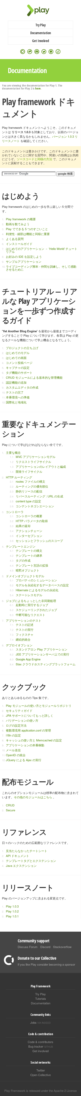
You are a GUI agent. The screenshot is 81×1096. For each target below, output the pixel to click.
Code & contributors (40, 1042)
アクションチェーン (29, 531)
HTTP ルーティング (19, 477)
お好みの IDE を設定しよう (24, 256)
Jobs (40, 1022)
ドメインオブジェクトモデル (25, 576)
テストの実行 (24, 629)
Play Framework (40, 10)
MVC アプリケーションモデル (35, 457)
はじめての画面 (16, 358)
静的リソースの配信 (29, 491)
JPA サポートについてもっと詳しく (29, 715)
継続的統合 (23, 639)
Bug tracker (40, 1046)
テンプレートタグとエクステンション (31, 861)
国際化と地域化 (16, 402)
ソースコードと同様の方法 (34, 159)
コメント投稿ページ (19, 363)
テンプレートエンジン (20, 546)
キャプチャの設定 (17, 367)
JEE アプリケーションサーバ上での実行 (42, 654)
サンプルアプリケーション (23, 261)
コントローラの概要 (29, 516)
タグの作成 (23, 560)
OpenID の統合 (16, 755)
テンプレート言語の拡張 (32, 565)
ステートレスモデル (29, 595)
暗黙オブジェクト (27, 570)
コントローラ (15, 512)
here (37, 88)
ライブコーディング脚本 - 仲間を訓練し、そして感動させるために (41, 267)
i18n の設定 (13, 735)
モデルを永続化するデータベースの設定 (42, 585)
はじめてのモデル (17, 353)
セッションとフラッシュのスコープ (39, 541)
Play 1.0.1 (12, 916)
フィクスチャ (24, 634)
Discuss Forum (28, 947)
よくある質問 (15, 239)
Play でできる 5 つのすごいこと (27, 229)
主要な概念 (13, 452)
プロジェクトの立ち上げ (22, 348)
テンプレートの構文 (29, 550)
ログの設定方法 (16, 725)
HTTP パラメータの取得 (32, 521)
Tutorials (40, 998)
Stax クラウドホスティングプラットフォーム (45, 664)
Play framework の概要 (21, 219)
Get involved (40, 1051)
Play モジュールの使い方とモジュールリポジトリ (38, 705)
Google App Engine (28, 659)
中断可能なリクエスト (30, 615)
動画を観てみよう (17, 224)
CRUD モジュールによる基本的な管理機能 (34, 377)
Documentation (40, 32)
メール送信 (13, 750)
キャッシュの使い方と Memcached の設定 (34, 740)
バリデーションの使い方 (22, 720)
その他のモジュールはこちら (33, 797)
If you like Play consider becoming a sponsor (46, 964)
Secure (10, 810)
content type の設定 (28, 501)
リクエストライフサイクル (33, 461)
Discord (45, 947)
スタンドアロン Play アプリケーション (41, 649)
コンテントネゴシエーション (35, 506)
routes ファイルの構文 (30, 481)
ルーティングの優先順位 (32, 486)
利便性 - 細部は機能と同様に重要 (28, 234)
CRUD (10, 805)
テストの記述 (24, 624)
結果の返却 (23, 526)
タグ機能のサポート (19, 372)
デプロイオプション (19, 645)
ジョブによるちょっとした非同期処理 (31, 601)
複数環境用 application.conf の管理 (28, 730)
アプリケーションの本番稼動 (25, 745)
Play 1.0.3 (12, 906)
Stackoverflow (62, 947)
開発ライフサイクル (29, 471)
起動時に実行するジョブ (32, 605)
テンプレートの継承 (29, 555)
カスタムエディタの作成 (22, 387)
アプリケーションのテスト (23, 620)
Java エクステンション (21, 865)
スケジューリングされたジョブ (36, 610)
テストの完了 (15, 392)
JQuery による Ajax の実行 (23, 760)
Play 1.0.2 (12, 911)
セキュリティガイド (19, 710)
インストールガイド (19, 244)
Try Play (40, 25)
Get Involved (40, 40)
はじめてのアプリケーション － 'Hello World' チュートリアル (41, 250)
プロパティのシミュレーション (36, 580)
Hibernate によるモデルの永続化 (37, 590)
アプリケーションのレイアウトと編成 (41, 466)
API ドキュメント (17, 856)
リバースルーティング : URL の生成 (39, 496)
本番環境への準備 (17, 397)
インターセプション (29, 536)
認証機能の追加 (16, 382)
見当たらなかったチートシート (26, 851)
